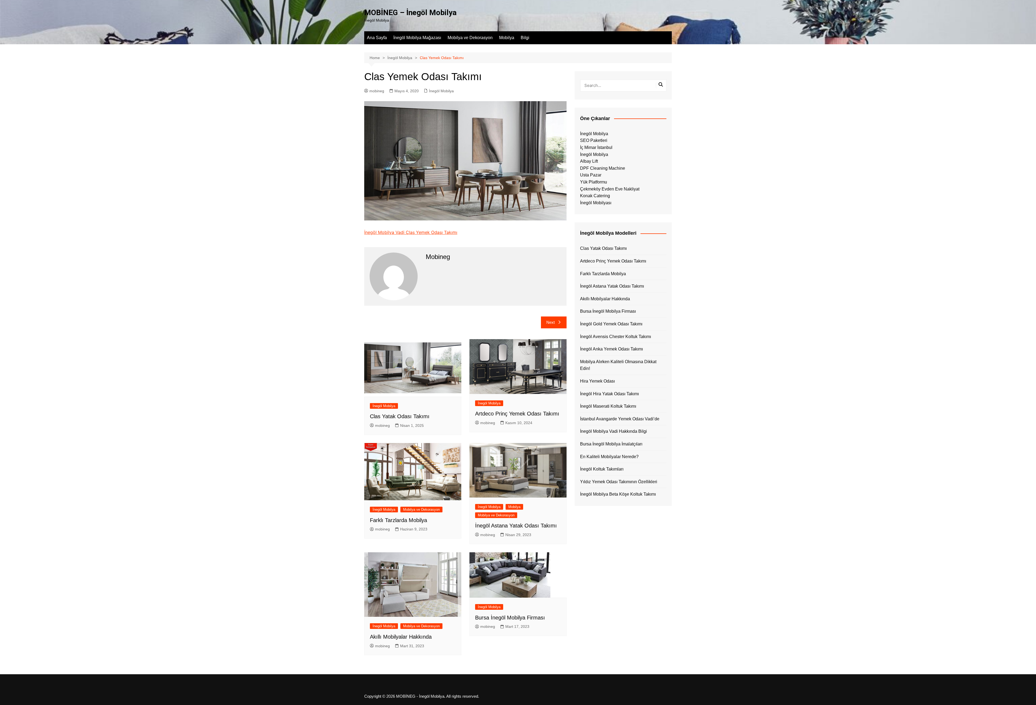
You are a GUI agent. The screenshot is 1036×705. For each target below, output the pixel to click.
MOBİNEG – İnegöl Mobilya (410, 12)
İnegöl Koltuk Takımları (601, 469)
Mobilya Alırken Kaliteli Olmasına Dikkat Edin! (618, 365)
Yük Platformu (593, 182)
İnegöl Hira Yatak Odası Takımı (609, 393)
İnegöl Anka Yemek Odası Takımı (611, 349)
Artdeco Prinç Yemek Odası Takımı (517, 414)
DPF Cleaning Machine (602, 168)
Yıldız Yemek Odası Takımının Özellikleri (618, 481)
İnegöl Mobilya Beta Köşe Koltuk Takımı (618, 494)
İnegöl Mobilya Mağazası (417, 37)
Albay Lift (589, 161)
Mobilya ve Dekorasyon (470, 37)
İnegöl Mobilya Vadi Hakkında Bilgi (613, 431)
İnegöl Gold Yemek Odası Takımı (611, 324)
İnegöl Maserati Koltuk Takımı (608, 406)
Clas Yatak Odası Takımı (400, 416)
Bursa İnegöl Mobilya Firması (510, 618)
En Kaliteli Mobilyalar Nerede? (609, 456)
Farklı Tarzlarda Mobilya (398, 520)
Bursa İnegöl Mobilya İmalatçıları (611, 444)
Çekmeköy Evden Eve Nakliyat (609, 189)
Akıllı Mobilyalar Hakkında (401, 637)
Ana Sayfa (377, 37)
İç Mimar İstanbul (596, 147)
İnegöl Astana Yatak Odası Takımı (516, 526)
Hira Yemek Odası (597, 381)
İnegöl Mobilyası (595, 202)
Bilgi (525, 37)
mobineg (376, 91)
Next (550, 322)
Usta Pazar (590, 175)
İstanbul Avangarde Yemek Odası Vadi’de (619, 419)
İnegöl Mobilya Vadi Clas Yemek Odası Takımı (410, 232)
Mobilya (506, 37)
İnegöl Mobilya (441, 91)
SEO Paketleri (593, 140)
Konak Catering (595, 195)
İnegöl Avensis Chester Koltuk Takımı (615, 336)
